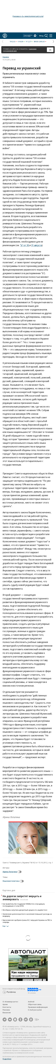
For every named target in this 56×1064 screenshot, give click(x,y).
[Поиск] (46, 36)
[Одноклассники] (20, 1019)
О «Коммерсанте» (10, 1001)
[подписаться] (20, 872)
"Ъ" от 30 (24, 245)
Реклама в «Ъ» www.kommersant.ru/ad (28, 16)
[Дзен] (15, 1019)
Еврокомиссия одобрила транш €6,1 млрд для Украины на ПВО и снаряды (27, 921)
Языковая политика (11, 881)
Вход (41, 35)
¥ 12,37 (28, 41)
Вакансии (7, 1012)
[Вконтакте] (10, 1019)
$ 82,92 (12, 41)
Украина (6, 57)
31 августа (36, 245)
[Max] (31, 1019)
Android (31, 1001)
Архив (5, 1004)
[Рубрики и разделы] (51, 36)
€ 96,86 (20, 41)
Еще (4, 926)
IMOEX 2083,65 (39, 41)
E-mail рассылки (35, 1010)
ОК (50, 49)
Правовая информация (38, 1007)
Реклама (6, 1010)
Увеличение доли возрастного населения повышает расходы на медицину (27, 915)
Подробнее (7, 1059)
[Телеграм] (5, 1019)
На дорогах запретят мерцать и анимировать (22, 897)
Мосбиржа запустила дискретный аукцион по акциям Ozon (25, 910)
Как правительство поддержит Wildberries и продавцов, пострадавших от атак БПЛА (24, 905)
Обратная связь (35, 1004)
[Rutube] (26, 1019)
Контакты (7, 1007)
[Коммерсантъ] (5, 35)
